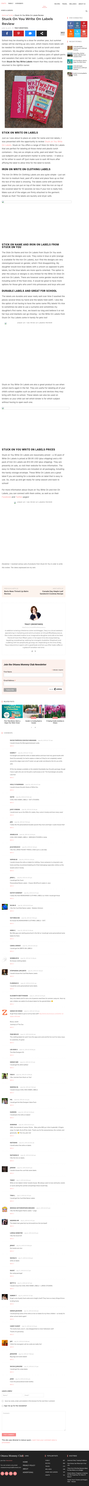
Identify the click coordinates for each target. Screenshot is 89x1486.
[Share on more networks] (42, 33)
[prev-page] (31, 727)
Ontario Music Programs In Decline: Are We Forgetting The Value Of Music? (77, 1475)
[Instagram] (6, 1473)
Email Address (10, 680)
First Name (8, 672)
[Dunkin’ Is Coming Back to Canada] (33, 711)
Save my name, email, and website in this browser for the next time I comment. (30, 1401)
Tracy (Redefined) (21, 28)
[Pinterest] (11, 1473)
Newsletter (9, 1460)
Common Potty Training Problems (77, 1460)
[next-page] (35, 727)
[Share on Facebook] (7, 33)
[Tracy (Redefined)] (33, 612)
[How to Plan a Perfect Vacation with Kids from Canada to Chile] (70, 55)
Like (70, 22)
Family (10, 15)
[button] (86, 10)
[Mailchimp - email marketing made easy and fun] (55, 690)
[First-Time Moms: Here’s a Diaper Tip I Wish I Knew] (12, 711)
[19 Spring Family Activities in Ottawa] (55, 711)
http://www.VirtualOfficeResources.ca (33, 627)
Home (4, 15)
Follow (77, 22)
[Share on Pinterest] (18, 33)
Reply (12, 746)
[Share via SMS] (30, 33)
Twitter (19, 497)
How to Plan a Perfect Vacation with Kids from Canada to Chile (79, 55)
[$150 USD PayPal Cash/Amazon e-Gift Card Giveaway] (70, 48)
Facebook (6, 497)
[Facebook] (32, 650)
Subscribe (84, 30)
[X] (35, 650)
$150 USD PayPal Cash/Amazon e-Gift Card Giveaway (80, 48)
